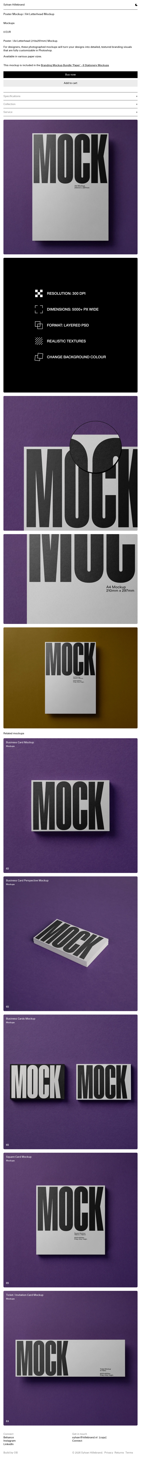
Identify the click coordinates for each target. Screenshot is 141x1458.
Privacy (108, 1452)
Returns (119, 1452)
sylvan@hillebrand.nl (84, 1437)
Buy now (70, 74)
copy (103, 1437)
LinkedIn (8, 1444)
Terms (129, 1452)
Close (71, 1453)
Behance (8, 1437)
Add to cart (70, 83)
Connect (77, 1440)
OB (16, 1452)
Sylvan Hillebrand (14, 4)
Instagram (9, 1440)
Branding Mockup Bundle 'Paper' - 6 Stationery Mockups (75, 65)
